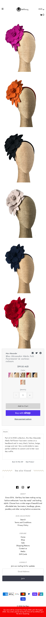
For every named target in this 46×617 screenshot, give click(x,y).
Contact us (23, 548)
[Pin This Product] (40, 353)
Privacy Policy (23, 525)
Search (23, 519)
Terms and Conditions (23, 522)
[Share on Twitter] (37, 353)
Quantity (23, 389)
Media (23, 551)
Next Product (30, 462)
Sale (23, 542)
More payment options (23, 419)
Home (23, 537)
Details (5, 432)
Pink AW (20, 462)
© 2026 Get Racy (23, 606)
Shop (23, 540)
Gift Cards (23, 554)
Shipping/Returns (23, 545)
